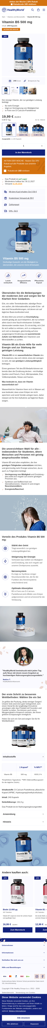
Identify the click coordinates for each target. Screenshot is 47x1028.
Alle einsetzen (23, 1018)
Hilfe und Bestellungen (11, 988)
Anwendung (9, 835)
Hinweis (7, 842)
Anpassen (35, 1024)
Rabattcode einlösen (24, 4)
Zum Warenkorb (17, 950)
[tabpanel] (23, 799)
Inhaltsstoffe (9, 771)
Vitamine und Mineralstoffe (17, 17)
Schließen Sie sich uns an (12, 981)
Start (3, 17)
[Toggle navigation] (44, 10)
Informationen (8, 973)
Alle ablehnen (12, 1024)
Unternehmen (7, 966)
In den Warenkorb (23, 155)
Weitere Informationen (19, 1011)
